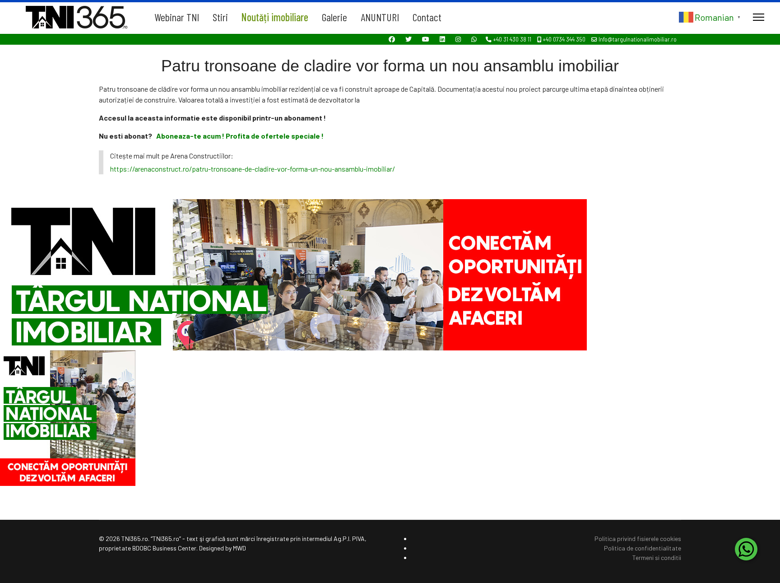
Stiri (220, 16)
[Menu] (758, 17)
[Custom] (474, 39)
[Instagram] (458, 39)
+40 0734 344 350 (564, 39)
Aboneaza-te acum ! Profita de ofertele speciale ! (240, 135)
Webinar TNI (176, 16)
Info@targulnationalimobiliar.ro (638, 39)
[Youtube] (425, 39)
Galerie (334, 16)
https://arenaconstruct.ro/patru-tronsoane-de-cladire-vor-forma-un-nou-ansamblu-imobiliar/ (252, 168)
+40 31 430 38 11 (512, 39)
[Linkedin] (442, 39)
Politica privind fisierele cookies (637, 538)
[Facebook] (392, 39)
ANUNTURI (380, 16)
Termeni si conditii (656, 557)
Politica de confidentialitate (642, 548)
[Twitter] (408, 39)
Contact (427, 16)
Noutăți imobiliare (274, 16)
